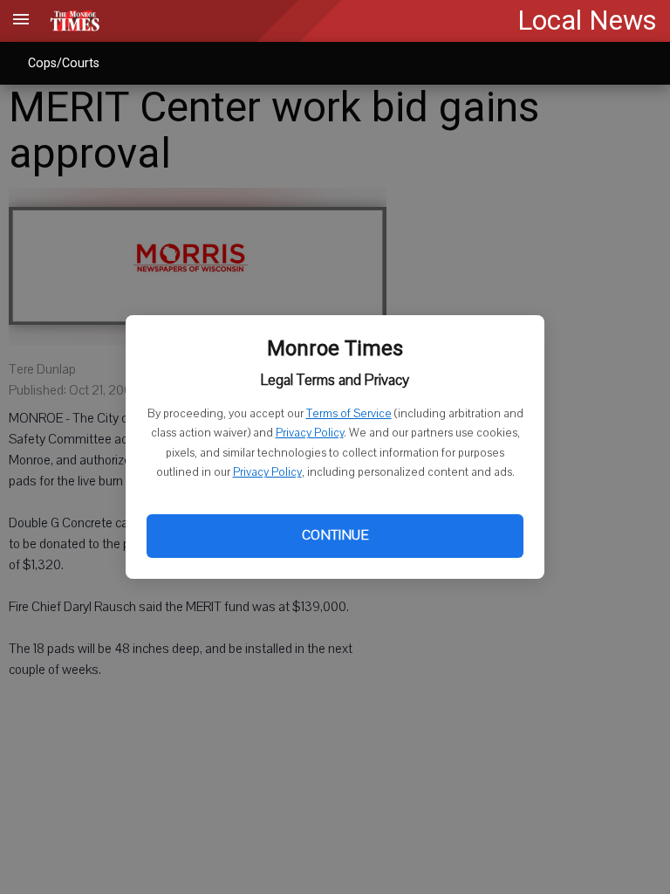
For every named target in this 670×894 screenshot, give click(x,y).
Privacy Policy (310, 433)
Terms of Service (349, 414)
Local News (587, 20)
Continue (335, 535)
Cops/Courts (63, 63)
